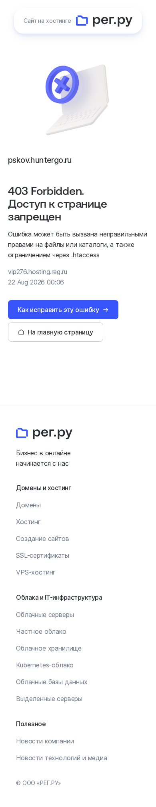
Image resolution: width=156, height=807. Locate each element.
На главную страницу (60, 332)
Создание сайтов (42, 539)
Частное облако (41, 631)
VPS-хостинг (36, 572)
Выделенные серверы (49, 699)
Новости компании (45, 741)
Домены (28, 505)
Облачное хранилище (49, 648)
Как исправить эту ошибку (58, 310)
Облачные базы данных (52, 682)
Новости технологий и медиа (61, 758)
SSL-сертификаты (42, 555)
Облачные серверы (45, 615)
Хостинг (28, 522)
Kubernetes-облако (45, 665)
